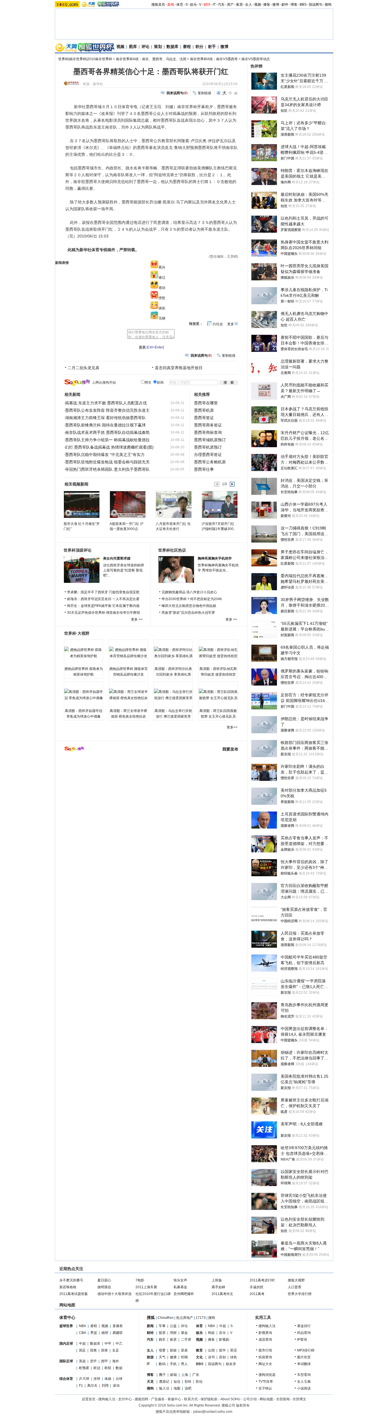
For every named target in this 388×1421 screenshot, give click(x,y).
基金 (184, 1333)
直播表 (117, 1326)
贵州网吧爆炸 (184, 1294)
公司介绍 (250, 1399)
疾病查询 (265, 1357)
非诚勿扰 (256, 1287)
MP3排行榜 (305, 1350)
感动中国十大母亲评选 (114, 1294)
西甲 (104, 1361)
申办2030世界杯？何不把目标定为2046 (192, 599)
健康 (173, 1357)
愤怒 (161, 298)
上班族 (217, 1280)
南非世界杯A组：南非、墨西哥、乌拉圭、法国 (151, 59)
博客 (294, 5)
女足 (115, 1350)
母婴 (162, 1350)
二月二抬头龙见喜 (83, 367)
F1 (81, 1386)
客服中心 (174, 1399)
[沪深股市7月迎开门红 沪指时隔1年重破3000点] (219, 504)
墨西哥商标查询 (208, 432)
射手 (212, 46)
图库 (133, 46)
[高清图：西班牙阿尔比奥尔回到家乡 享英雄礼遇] (173, 652)
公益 (173, 1326)
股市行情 (265, 1350)
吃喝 (184, 1357)
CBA (82, 1333)
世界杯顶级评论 (77, 550)
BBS (303, 5)
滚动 (116, 1386)
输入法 (164, 1388)
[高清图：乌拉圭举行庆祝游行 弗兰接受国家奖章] (173, 694)
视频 (257, 5)
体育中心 (67, 1317)
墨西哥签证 (204, 417)
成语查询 (265, 1340)
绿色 (233, 1357)
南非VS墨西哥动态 (255, 59)
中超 (82, 1344)
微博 (275, 5)
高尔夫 (92, 1386)
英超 (82, 1361)
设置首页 (88, 1399)
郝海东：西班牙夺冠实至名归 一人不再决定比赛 (103, 599)
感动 (161, 288)
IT (214, 5)
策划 (158, 46)
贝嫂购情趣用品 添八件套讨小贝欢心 (189, 592)
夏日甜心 (104, 1280)
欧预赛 (84, 1368)
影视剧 (224, 1340)
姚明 (104, 1333)
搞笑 (161, 308)
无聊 (161, 318)
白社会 (218, 324)
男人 (184, 1364)
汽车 (221, 5)
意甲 (93, 1361)
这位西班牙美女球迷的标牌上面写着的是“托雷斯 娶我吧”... (123, 570)
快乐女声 (180, 1280)
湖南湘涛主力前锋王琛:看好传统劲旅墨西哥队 (105, 417)
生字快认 (265, 1388)
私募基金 (180, 1287)
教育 (199, 1350)
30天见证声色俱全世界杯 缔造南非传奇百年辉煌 (103, 613)
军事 (162, 1326)
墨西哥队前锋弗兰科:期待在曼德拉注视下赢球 (105, 425)
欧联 (108, 1368)
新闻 (170, 5)
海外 (115, 1361)
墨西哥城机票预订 (210, 440)
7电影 (139, 1280)
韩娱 (211, 1333)
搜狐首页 (158, 5)
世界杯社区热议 (172, 550)
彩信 (199, 1382)
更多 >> (137, 619)
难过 (161, 277)
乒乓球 (84, 1379)
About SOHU (230, 1399)
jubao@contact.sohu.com (212, 1412)
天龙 (150, 1382)
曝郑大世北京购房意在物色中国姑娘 (189, 606)
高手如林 (218, 1287)
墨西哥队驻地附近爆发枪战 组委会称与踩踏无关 (107, 462)
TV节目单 (265, 1382)
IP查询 (302, 1340)
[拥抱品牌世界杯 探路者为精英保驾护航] (83, 652)
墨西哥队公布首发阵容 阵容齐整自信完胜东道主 (107, 410)
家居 (239, 5)
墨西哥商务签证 (208, 425)
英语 (233, 1350)
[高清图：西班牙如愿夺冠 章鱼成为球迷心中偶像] (83, 694)
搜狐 (151, 1317)
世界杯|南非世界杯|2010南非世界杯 (85, 59)
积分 (199, 46)
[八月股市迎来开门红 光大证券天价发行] (173, 504)
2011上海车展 (146, 1287)
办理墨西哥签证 (208, 454)
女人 (248, 5)
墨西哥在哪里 (206, 403)
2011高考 (257, 1294)
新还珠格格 (67, 1287)
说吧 (188, 1388)
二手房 (186, 1340)
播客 (266, 5)
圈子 (162, 1375)
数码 (162, 1364)
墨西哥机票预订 (208, 447)
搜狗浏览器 (267, 1375)
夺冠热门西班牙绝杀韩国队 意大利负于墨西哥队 (107, 469)
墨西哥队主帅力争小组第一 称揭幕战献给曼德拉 (107, 440)
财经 (207, 5)
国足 (82, 1350)
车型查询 (304, 1375)
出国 (211, 1350)
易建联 (117, 1333)
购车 (162, 1340)
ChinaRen (166, 1318)
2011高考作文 (222, 1294)
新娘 (173, 1350)
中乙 (119, 1344)
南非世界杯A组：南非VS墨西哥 (214, 59)
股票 (162, 1333)
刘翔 (105, 1386)
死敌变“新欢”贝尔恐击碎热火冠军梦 (188, 613)
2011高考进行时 (262, 1280)
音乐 (222, 1333)
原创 (222, 1357)
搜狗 (328, 5)
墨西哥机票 (204, 410)
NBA (82, 1326)
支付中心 (125, 1399)
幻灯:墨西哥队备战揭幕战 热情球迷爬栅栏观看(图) (109, 447)
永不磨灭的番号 (71, 1280)
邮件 (284, 5)
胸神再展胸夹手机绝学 (215, 558)
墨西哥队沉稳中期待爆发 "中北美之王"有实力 (105, 454)
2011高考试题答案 (73, 1294)
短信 (177, 1382)
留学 (222, 1350)
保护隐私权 (209, 1399)
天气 (162, 1357)
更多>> (232, 727)
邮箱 (173, 1375)
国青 (104, 1350)
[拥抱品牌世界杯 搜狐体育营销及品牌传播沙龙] (128, 652)
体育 (179, 5)
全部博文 (299, 1399)
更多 (230, 324)
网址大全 (265, 1364)
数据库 (172, 46)
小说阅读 (304, 1388)
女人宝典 (304, 1382)
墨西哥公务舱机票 (210, 462)
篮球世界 (66, 1326)
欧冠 (96, 1368)
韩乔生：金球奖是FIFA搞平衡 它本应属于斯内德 (103, 606)
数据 (119, 1368)
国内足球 (66, 1344)
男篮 (93, 1333)
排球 (96, 1379)
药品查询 (304, 1333)
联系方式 (191, 1399)
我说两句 (315, 5)
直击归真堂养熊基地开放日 (179, 367)
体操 (108, 1379)
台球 (119, 1379)
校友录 (231, 1364)
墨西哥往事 (204, 469)
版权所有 (243, 1405)
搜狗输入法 (267, 1326)
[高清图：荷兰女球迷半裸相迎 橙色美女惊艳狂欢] (128, 694)
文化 (199, 1357)
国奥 (93, 1350)
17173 (201, 1318)
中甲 (108, 1344)
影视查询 (265, 1333)
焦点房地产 (184, 1318)
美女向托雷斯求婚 (116, 558)
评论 (145, 46)
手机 (173, 1364)
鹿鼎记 (164, 1382)
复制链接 (204, 93)
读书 (211, 1357)
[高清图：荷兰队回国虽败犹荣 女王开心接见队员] (218, 694)
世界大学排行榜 (300, 1294)
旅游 (150, 1357)
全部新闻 (283, 1399)
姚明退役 (104, 1287)
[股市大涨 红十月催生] (81, 504)
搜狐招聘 (141, 1399)
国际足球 (66, 1361)
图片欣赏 (304, 1357)
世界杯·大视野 (76, 633)
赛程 (187, 46)
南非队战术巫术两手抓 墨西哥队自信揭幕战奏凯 (107, 432)
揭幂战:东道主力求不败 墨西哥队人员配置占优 (106, 403)
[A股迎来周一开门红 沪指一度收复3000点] (127, 504)
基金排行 (304, 1326)
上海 (184, 1375)
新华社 (98, 84)
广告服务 (158, 1399)
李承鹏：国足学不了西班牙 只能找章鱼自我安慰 (103, 592)
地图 (177, 1388)
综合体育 (66, 1379)
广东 (195, 1375)
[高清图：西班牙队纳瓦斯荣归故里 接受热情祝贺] (218, 652)
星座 (184, 1350)
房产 (230, 5)
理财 (173, 1333)
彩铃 (188, 1382)
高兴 (161, 267)
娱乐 (193, 5)
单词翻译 (304, 1364)
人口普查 (294, 1287)
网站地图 (266, 1399)
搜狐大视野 (296, 1280)
